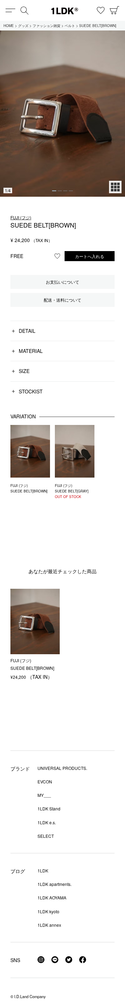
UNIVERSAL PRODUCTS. (62, 768)
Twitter (68, 959)
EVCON (45, 781)
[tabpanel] (62, 113)
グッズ (23, 25)
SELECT (46, 836)
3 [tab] (65, 190)
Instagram (41, 959)
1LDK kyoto (48, 911)
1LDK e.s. (47, 822)
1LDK (64, 11)
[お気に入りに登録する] (57, 256)
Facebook (82, 959)
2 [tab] (60, 190)
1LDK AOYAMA (52, 897)
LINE (54, 959)
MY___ (44, 795)
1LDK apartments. (55, 884)
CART (115, 10)
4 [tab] (71, 190)
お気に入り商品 (101, 10)
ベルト (70, 25)
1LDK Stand (49, 808)
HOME (8, 25)
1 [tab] (54, 190)
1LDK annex (49, 925)
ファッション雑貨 (46, 25)
